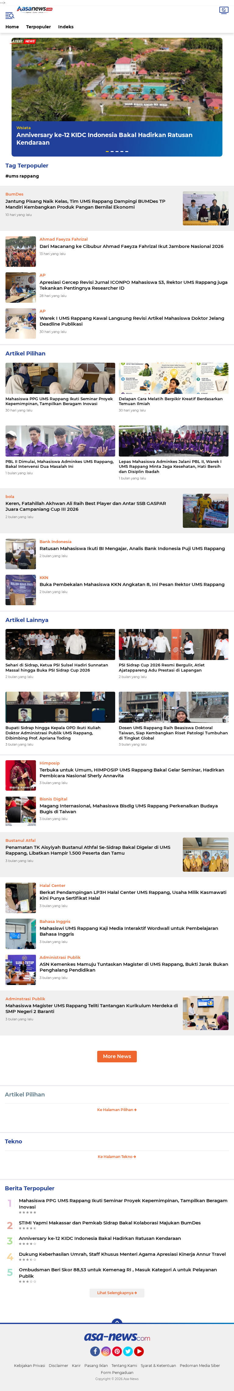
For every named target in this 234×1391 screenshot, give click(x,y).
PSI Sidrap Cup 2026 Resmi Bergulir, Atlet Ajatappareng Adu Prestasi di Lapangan (162, 667)
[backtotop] (117, 1324)
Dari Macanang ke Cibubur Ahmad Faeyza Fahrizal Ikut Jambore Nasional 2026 (131, 246)
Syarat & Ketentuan (158, 1365)
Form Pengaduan (117, 1372)
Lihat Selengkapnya (115, 1292)
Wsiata (23, 127)
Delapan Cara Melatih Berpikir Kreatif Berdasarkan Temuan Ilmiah (171, 401)
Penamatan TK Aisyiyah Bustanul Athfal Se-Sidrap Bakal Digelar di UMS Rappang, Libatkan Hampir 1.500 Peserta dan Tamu (87, 850)
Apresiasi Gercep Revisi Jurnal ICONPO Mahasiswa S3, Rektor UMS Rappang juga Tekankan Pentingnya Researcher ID (134, 285)
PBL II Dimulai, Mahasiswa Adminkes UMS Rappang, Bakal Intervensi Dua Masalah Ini (59, 464)
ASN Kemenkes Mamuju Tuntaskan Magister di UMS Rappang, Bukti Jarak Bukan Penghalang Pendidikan (134, 967)
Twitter (130, 1359)
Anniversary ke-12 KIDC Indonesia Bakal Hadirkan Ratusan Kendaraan (100, 1238)
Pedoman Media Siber (200, 1365)
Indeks (65, 27)
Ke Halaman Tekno (115, 1156)
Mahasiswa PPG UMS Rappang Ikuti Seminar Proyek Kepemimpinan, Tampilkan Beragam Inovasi (59, 401)
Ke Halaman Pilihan (115, 1109)
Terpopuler (38, 27)
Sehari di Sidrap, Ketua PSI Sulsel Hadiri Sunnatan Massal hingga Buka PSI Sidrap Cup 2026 (56, 667)
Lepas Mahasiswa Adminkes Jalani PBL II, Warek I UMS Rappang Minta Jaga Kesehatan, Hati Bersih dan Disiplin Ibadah (170, 466)
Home (12, 27)
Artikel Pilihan (25, 1094)
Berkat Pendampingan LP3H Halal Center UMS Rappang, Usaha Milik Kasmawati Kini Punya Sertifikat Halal (133, 895)
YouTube (143, 1359)
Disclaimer (58, 1365)
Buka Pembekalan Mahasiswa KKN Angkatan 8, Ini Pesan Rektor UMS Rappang (132, 584)
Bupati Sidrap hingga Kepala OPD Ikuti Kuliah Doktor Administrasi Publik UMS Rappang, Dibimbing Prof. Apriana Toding (53, 732)
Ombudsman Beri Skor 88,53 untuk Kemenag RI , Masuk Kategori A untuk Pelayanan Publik (118, 1273)
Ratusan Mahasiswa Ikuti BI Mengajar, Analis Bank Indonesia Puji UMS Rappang (132, 548)
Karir (76, 1365)
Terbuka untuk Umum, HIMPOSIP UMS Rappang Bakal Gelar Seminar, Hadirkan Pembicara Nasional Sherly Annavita (132, 773)
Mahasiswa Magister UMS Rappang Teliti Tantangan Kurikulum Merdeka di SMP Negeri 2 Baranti (91, 1009)
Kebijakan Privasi (29, 1365)
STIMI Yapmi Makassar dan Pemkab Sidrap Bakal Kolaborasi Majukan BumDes (110, 1223)
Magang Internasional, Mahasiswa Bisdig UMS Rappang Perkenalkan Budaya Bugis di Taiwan (129, 809)
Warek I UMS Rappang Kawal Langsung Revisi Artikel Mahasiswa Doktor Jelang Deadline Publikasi (132, 321)
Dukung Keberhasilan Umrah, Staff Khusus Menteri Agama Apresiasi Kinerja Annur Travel (122, 1254)
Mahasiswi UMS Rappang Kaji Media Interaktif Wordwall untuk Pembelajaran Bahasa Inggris (129, 931)
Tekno (13, 1141)
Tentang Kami (124, 1365)
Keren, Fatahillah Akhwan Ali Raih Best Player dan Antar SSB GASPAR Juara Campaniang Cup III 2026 (85, 506)
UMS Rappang (24, 176)
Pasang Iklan (96, 1365)
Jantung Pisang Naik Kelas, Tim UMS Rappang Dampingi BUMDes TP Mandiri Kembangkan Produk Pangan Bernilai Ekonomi (85, 204)
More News (117, 1056)
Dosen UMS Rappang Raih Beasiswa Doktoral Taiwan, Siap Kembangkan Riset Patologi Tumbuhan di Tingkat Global (173, 732)
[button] (107, 151)
